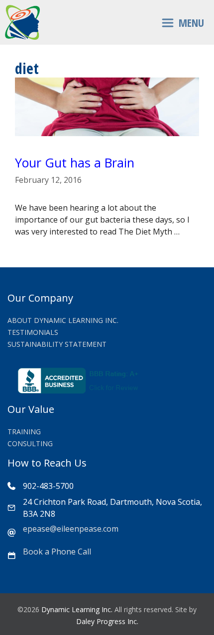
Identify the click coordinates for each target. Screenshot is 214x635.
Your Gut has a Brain (74, 162)
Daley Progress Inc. (107, 621)
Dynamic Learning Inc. (76, 609)
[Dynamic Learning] (22, 22)
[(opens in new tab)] (79, 390)
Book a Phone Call (57, 551)
